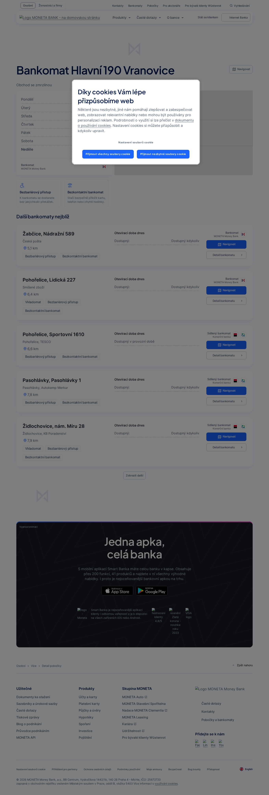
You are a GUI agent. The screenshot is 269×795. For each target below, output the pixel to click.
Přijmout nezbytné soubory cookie (163, 154)
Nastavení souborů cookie (135, 142)
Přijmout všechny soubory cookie (108, 154)
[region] (136, 122)
